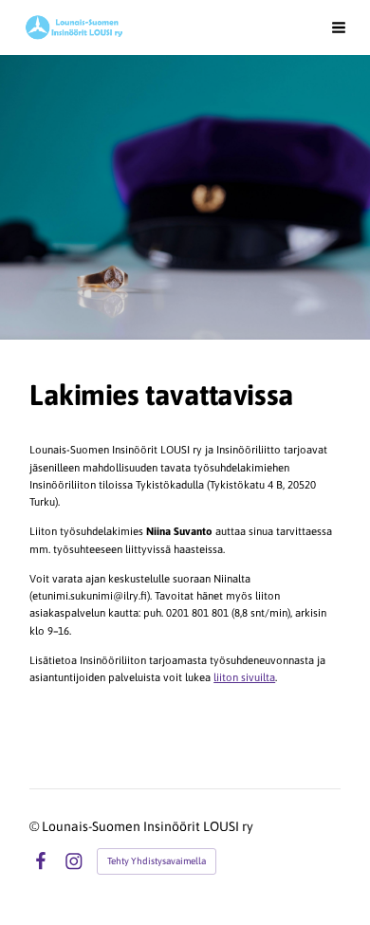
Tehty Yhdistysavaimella (156, 861)
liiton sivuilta (244, 677)
